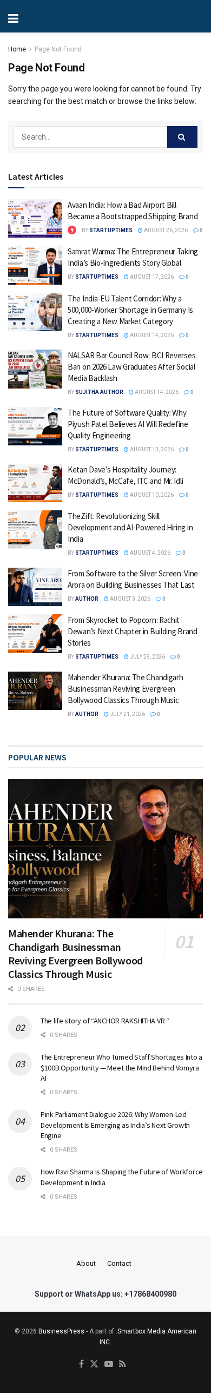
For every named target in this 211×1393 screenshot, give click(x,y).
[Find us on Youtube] (108, 1364)
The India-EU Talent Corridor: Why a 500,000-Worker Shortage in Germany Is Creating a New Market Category (130, 309)
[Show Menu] (48, 16)
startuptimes (111, 230)
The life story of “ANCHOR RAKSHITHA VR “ (105, 1021)
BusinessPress (61, 1331)
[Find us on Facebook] (81, 1364)
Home (17, 49)
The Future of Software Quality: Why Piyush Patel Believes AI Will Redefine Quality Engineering (128, 424)
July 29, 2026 (147, 657)
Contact (119, 1263)
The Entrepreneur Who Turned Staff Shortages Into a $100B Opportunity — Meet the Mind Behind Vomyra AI (121, 1067)
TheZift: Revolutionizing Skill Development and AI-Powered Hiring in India (130, 527)
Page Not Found (58, 49)
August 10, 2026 (151, 495)
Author (86, 714)
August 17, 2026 (151, 277)
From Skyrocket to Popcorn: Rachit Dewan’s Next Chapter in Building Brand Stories (132, 631)
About (86, 1263)
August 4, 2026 (149, 553)
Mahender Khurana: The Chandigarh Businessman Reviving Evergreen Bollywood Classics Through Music (125, 688)
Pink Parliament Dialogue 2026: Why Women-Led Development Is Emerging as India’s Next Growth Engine (115, 1124)
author (86, 599)
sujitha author (99, 392)
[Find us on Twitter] (94, 1364)
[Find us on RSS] (122, 1364)
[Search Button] (182, 137)
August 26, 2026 (165, 230)
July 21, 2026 (127, 714)
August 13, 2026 (151, 449)
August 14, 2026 (151, 335)
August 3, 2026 (129, 599)
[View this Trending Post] (72, 230)
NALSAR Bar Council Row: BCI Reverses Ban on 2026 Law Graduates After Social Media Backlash (131, 366)
